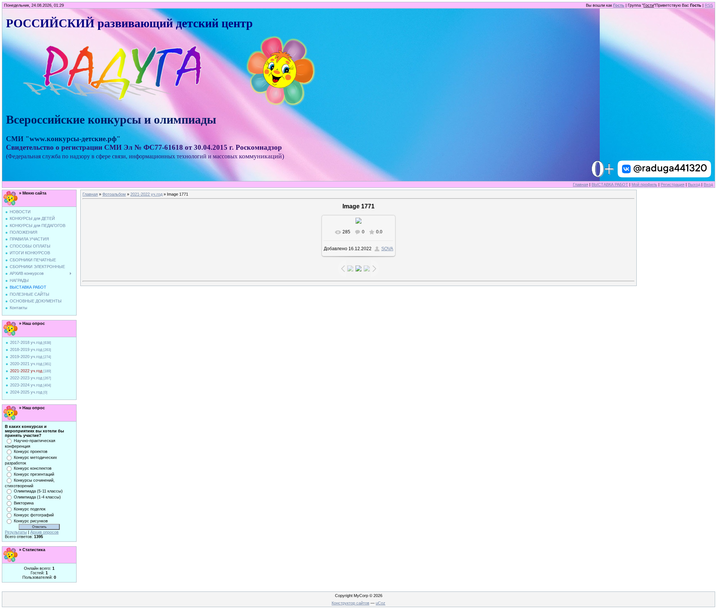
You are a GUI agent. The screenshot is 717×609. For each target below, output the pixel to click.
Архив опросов (44, 532)
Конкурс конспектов (33, 468)
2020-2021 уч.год (26, 363)
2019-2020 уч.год (26, 356)
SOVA (387, 248)
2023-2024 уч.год (26, 385)
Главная (580, 184)
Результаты (16, 532)
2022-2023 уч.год (26, 378)
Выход (694, 184)
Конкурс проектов (30, 451)
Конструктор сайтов (350, 603)
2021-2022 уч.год (26, 371)
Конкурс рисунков (31, 521)
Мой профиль (644, 184)
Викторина (24, 503)
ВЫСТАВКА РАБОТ (610, 184)
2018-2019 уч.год (26, 349)
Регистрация (673, 184)
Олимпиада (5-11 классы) (38, 491)
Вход (708, 184)
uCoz (380, 603)
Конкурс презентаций (34, 474)
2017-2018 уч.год (26, 342)
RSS (709, 5)
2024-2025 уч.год (26, 392)
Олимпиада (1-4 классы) (37, 497)
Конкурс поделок (30, 509)
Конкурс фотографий (34, 515)
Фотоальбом (114, 194)
